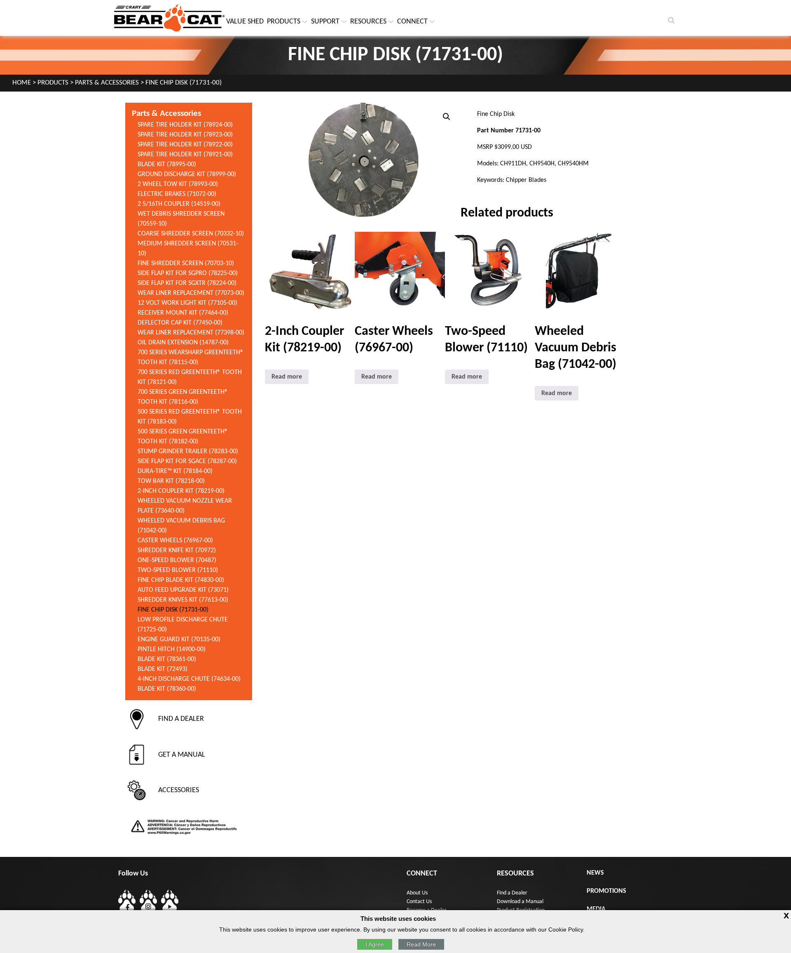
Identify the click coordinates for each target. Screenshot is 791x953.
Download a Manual (520, 902)
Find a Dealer (512, 893)
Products (283, 22)
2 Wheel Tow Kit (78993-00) (178, 184)
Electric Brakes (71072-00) (177, 194)
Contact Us (419, 902)
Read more (286, 377)
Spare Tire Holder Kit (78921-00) (185, 154)
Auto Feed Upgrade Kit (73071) (183, 590)
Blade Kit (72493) (162, 669)
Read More (421, 944)
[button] (446, 116)
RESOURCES (368, 22)
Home (21, 83)
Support (325, 22)
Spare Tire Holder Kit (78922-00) (185, 144)
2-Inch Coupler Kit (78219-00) (181, 491)
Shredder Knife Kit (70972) (177, 550)
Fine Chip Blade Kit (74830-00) (181, 580)
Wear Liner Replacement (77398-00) (191, 332)
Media (596, 909)
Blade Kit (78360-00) (167, 689)
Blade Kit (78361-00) (167, 659)
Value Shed (245, 22)
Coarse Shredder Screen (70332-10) (191, 234)
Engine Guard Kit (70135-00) (179, 639)
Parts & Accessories (107, 83)
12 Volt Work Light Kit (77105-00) (187, 303)
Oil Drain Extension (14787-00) (183, 342)
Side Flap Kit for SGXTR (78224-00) (187, 283)
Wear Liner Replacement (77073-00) (191, 293)
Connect (412, 22)
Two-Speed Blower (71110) (178, 570)
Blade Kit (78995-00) (167, 164)
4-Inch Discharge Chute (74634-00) (189, 679)
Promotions (606, 891)
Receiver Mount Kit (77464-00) (183, 313)
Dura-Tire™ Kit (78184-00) (175, 471)
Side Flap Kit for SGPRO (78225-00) (188, 273)
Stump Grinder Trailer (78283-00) (188, 451)
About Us (417, 893)
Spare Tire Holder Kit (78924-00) (185, 125)
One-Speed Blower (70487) (177, 560)
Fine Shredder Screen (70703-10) (186, 263)
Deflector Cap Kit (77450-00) (180, 323)
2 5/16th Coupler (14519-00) (179, 204)
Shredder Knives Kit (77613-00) (183, 600)
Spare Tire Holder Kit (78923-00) (185, 135)
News (595, 873)
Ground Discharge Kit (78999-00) (187, 174)
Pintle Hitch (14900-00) (172, 649)
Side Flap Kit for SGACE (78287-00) (187, 461)
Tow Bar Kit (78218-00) (171, 481)
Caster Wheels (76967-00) (175, 540)
